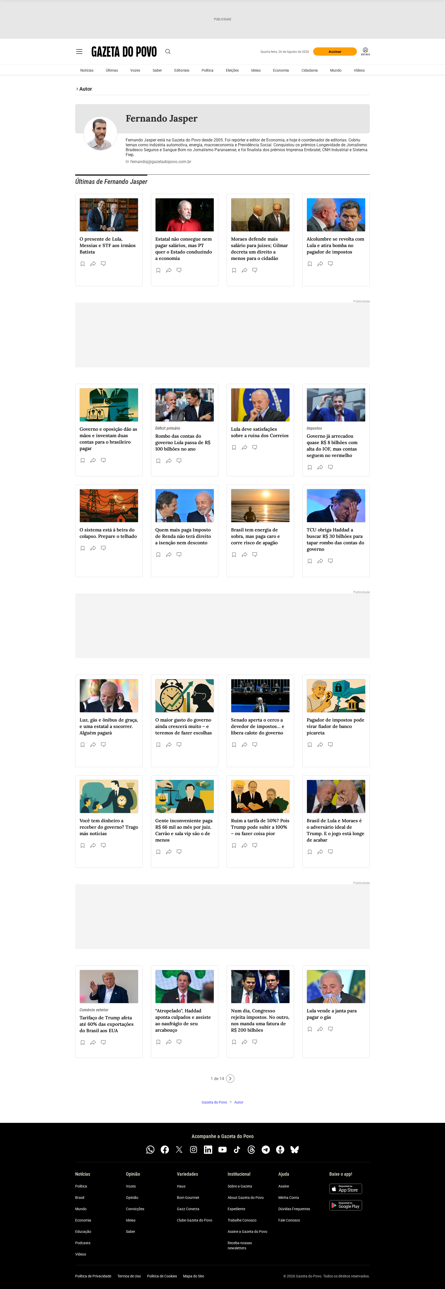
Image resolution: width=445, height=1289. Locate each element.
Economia (281, 70)
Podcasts (82, 1243)
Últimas (112, 70)
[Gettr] (280, 1150)
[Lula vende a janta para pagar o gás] (336, 986)
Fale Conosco (289, 1220)
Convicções (135, 1209)
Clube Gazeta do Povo (194, 1220)
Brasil (79, 1197)
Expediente (236, 1209)
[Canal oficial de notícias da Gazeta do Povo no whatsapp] (150, 1150)
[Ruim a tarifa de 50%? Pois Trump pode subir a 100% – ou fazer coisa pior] (260, 796)
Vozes (135, 70)
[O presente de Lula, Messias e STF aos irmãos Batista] (109, 215)
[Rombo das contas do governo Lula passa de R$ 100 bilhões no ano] (184, 405)
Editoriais (181, 70)
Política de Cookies (162, 1276)
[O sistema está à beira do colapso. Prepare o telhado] (109, 505)
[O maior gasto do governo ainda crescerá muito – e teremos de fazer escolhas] (184, 696)
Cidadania (310, 70)
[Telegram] (266, 1150)
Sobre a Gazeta (240, 1186)
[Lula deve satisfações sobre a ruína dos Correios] (260, 405)
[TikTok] (237, 1150)
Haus (181, 1186)
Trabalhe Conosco (242, 1220)
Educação (83, 1231)
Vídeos (359, 70)
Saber (157, 70)
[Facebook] (165, 1150)
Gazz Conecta (188, 1209)
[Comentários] (103, 263)
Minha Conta (288, 1197)
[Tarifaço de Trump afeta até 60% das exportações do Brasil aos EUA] (109, 986)
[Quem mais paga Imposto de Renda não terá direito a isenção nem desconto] (184, 505)
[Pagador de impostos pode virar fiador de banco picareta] (336, 696)
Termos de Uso (129, 1276)
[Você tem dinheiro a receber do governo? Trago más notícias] (109, 796)
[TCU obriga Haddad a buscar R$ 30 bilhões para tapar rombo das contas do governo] (336, 505)
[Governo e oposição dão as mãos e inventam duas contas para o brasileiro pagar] (109, 405)
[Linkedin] (208, 1150)
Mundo (335, 70)
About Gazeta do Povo (246, 1197)
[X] (179, 1150)
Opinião (132, 1197)
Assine (283, 1186)
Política (207, 70)
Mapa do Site (193, 1276)
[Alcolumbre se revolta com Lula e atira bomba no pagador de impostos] (336, 215)
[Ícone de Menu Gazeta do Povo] (79, 51)
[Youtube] (222, 1150)
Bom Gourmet (188, 1197)
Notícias (86, 70)
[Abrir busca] (168, 51)
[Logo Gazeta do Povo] (124, 51)
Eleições (232, 70)
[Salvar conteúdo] (83, 264)
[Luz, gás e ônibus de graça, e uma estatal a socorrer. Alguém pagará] (109, 696)
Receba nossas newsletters (240, 1245)
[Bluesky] (294, 1150)
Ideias (256, 70)
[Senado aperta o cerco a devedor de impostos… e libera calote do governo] (260, 696)
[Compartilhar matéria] (93, 264)
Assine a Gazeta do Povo (247, 1231)
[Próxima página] (230, 1078)
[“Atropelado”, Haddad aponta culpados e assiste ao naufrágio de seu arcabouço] (184, 986)
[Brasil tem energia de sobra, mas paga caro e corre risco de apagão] (260, 505)
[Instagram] (194, 1150)
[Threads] (251, 1150)
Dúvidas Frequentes (294, 1209)
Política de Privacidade (93, 1276)
